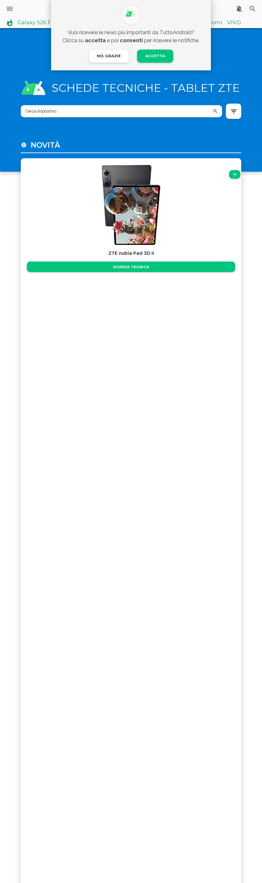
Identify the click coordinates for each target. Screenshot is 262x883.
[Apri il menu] (10, 9)
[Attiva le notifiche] (239, 9)
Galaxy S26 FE (36, 23)
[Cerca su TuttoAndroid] (253, 9)
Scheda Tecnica (131, 267)
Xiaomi (212, 23)
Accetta (155, 56)
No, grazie (109, 56)
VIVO (234, 23)
